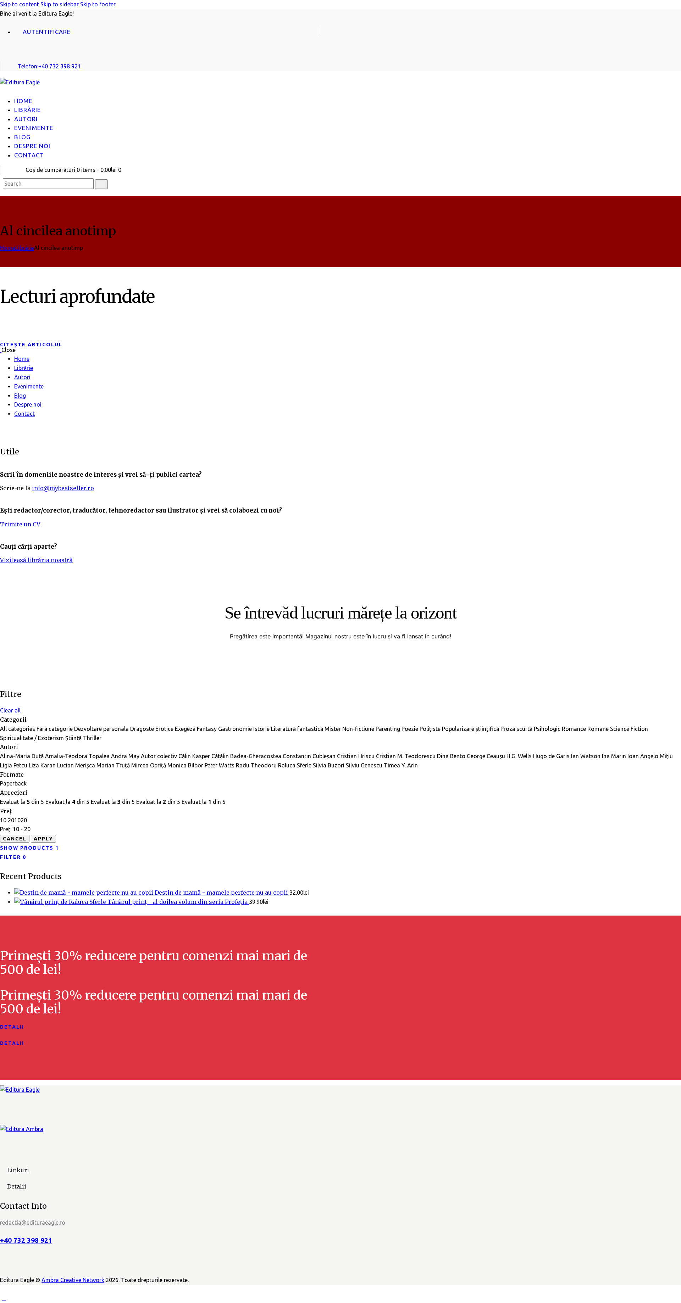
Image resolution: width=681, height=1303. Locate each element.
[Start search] (101, 184)
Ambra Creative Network (72, 1280)
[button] (4, 91)
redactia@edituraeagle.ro (32, 1222)
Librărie (24, 248)
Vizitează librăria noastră (36, 560)
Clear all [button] (10, 710)
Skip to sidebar (59, 4)
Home (7, 248)
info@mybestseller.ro (63, 488)
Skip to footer (98, 4)
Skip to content (19, 4)
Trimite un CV (20, 524)
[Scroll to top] (4, 1298)
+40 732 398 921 (26, 1240)
